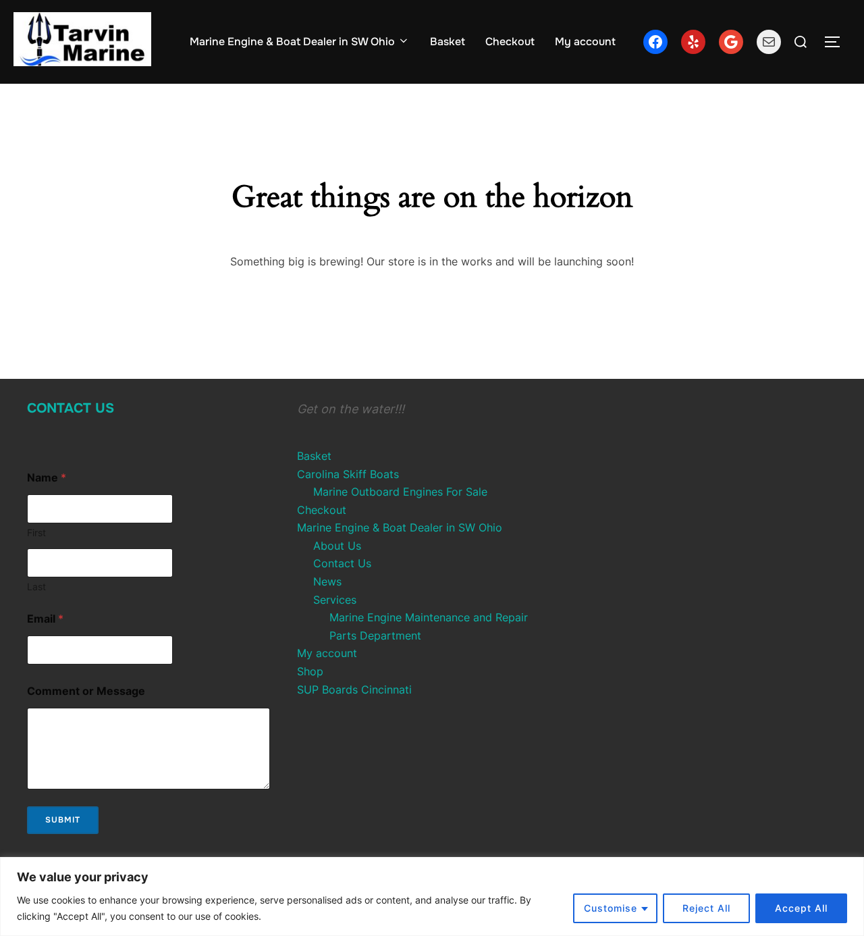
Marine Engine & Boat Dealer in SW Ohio (292, 41)
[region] (432, 896)
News (327, 581)
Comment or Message (86, 691)
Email (45, 619)
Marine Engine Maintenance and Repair (428, 617)
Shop (310, 671)
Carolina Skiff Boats (348, 474)
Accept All (801, 908)
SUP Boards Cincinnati (354, 689)
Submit (62, 819)
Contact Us (70, 408)
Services (334, 599)
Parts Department (375, 635)
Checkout (510, 41)
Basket (447, 41)
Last (36, 586)
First (36, 532)
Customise (610, 908)
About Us (337, 545)
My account (585, 41)
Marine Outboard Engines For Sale (400, 491)
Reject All (706, 908)
